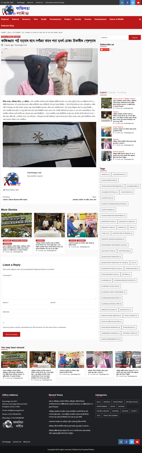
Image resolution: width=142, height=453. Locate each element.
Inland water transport (111, 257)
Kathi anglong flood (110, 274)
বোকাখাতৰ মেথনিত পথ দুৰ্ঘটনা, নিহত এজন (84, 198)
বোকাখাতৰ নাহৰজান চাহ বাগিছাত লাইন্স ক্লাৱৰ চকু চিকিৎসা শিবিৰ (69, 371)
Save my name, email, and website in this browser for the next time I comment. (34, 327)
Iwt (134, 263)
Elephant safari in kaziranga (113, 239)
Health (43, 19)
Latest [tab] (103, 92)
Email (53, 302)
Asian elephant (119, 174)
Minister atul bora (109, 310)
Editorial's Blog (132, 402)
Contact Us (39, 2)
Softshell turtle (130, 333)
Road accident (131, 316)
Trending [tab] (121, 92)
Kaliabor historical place (112, 268)
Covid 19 (105, 233)
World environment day (111, 339)
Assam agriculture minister (112, 186)
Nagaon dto (125, 310)
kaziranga (106, 280)
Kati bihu (126, 274)
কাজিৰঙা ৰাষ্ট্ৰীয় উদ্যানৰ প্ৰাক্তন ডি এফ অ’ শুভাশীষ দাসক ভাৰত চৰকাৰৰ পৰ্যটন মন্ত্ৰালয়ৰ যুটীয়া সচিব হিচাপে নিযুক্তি (124, 155)
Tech (36, 19)
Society (78, 19)
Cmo (132, 227)
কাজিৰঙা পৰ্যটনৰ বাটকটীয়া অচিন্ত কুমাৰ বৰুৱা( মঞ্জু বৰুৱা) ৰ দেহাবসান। (124, 142)
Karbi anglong (132, 268)
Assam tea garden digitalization (114, 204)
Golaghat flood (108, 251)
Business (26, 19)
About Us (30, 2)
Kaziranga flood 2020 (110, 286)
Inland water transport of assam (115, 263)
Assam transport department (113, 216)
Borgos (122, 227)
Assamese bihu (133, 186)
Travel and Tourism (110, 415)
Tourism (87, 19)
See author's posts (35, 176)
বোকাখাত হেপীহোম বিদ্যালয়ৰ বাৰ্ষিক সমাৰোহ (15, 198)
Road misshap (129, 327)
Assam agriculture (109, 180)
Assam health (127, 192)
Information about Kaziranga (54, 2)
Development (55, 19)
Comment (7, 275)
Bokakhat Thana (108, 227)
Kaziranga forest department (113, 292)
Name (6, 302)
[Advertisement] (120, 72)
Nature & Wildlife (117, 19)
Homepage (21, 2)
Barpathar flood (109, 221)
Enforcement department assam (114, 245)
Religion (67, 19)
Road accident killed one (112, 321)
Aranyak (106, 174)
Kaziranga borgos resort (125, 280)
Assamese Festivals (110, 192)
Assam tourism (108, 210)
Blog (99, 402)
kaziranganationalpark (111, 298)
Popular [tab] (112, 92)
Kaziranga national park (111, 304)
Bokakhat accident (127, 221)
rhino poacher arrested (111, 316)
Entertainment (100, 19)
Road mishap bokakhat (111, 327)
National (15, 19)
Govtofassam (125, 251)
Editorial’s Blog (7, 26)
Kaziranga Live (21, 45)
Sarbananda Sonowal (110, 333)
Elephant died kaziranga (122, 233)
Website (76, 449)
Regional (5, 19)
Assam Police (107, 198)
